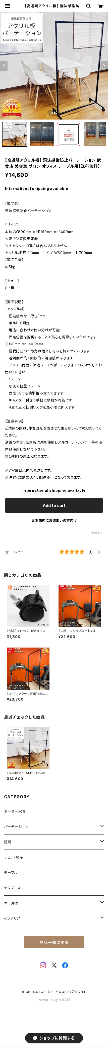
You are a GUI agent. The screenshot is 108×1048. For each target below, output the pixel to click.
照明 (8, 842)
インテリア (12, 918)
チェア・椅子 (13, 857)
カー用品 (11, 903)
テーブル (11, 872)
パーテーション (16, 826)
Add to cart (54, 505)
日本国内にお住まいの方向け (54, 520)
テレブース (12, 888)
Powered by (48, 1000)
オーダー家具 (15, 811)
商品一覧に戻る (54, 942)
